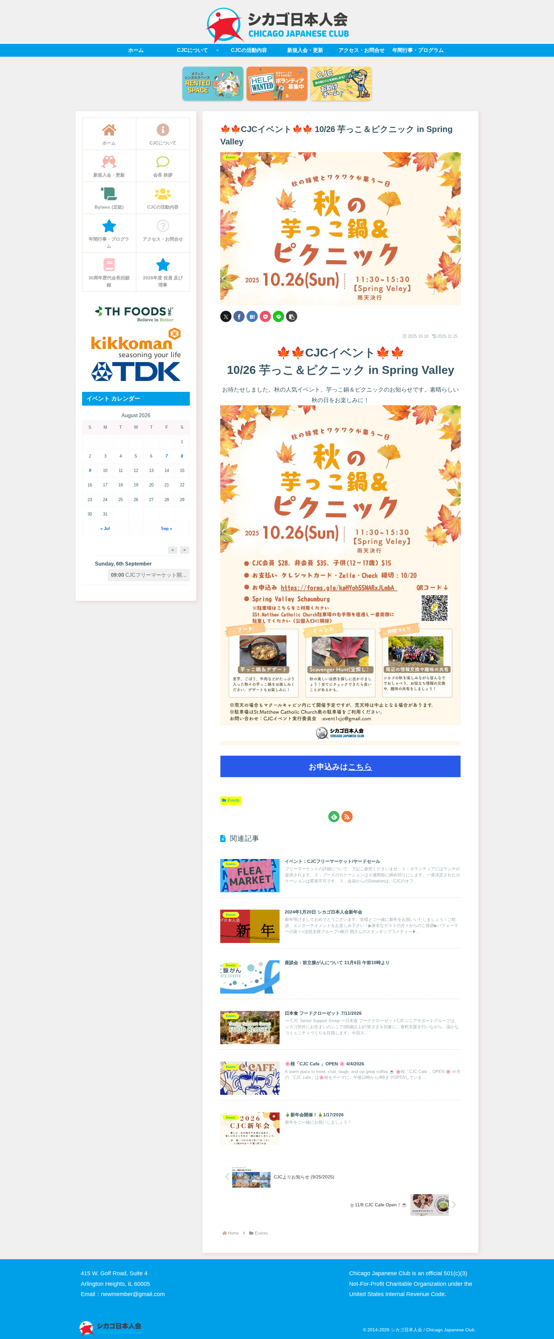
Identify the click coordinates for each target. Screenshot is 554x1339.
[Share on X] (225, 316)
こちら (360, 766)
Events (233, 800)
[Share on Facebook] (239, 316)
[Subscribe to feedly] (334, 816)
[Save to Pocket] (265, 316)
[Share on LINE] (278, 316)
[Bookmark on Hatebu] (252, 316)
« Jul (105, 528)
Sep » (166, 528)
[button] (291, 316)
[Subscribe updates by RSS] (347, 816)
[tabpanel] (213, 84)
